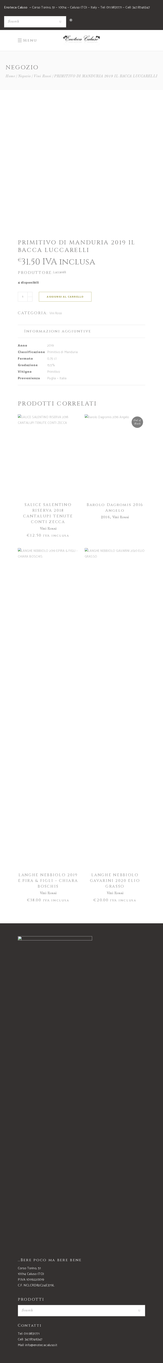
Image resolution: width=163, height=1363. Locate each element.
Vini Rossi (42, 76)
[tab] (81, 331)
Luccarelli (59, 272)
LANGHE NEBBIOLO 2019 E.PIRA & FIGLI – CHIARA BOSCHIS (48, 880)
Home (10, 76)
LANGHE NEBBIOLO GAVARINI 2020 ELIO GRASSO (115, 880)
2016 (105, 517)
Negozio (24, 76)
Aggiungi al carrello (65, 297)
